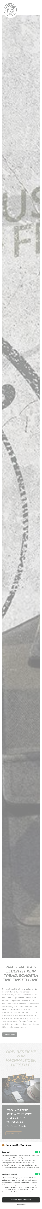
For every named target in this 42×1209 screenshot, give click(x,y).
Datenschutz (21, 1205)
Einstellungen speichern (21, 1200)
